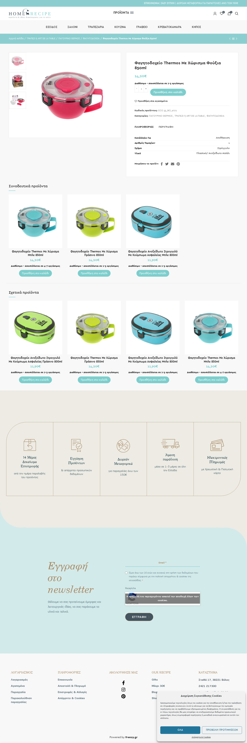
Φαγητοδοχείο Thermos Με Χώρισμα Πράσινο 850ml (94, 253)
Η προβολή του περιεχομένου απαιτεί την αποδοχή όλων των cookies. (163, 598)
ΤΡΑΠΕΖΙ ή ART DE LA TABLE (41, 39)
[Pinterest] (178, 164)
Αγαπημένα (18, 686)
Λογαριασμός (19, 679)
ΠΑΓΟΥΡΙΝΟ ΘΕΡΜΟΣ (69, 39)
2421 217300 (168, 3)
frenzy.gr (131, 737)
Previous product (230, 38)
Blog (154, 692)
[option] (17, 61)
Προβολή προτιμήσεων (222, 730)
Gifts (155, 679)
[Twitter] (167, 164)
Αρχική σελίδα (16, 39)
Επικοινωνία (65, 679)
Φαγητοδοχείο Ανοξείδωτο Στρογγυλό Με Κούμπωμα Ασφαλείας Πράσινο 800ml (35, 359)
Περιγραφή (166, 127)
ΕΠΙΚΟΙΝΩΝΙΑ (151, 3)
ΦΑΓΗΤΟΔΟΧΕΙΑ (91, 39)
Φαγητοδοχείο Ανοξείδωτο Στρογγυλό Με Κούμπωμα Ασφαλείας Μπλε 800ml (153, 253)
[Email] (172, 164)
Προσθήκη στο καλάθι (168, 92)
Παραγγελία (18, 692)
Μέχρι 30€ (158, 686)
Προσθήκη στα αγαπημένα (153, 101)
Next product (236, 38)
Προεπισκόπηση (60, 200)
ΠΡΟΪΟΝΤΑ (121, 12)
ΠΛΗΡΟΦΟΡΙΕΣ (144, 127)
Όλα (180, 730)
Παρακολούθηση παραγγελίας (21, 700)
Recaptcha (130, 588)
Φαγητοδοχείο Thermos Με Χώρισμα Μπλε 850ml (35, 253)
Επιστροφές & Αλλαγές (72, 692)
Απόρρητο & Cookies (201, 737)
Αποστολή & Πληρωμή (72, 686)
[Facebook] (161, 164)
